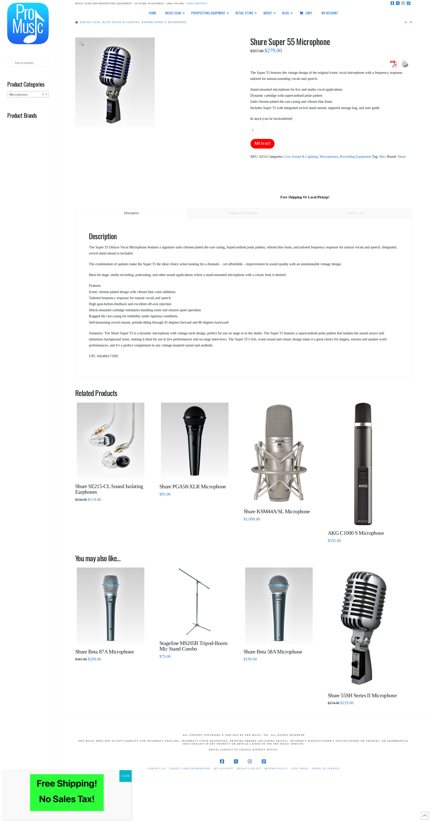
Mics (382, 156)
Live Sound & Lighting (301, 156)
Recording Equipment (355, 156)
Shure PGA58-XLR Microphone (192, 486)
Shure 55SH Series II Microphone (362, 695)
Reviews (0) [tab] (355, 213)
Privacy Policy (249, 768)
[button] (81, 43)
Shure (402, 156)
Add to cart (262, 143)
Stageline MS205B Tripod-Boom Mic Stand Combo (193, 646)
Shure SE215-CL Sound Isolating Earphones (109, 489)
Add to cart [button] (112, 472)
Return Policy (276, 768)
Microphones (328, 156)
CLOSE (125, 776)
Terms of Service (326, 768)
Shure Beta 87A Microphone (104, 652)
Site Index (300, 768)
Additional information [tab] (243, 213)
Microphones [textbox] (26, 94)
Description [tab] (131, 213)
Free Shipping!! (197, 3)
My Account (223, 768)
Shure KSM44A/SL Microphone (277, 511)
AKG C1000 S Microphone (356, 533)
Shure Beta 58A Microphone (273, 652)
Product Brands (22, 115)
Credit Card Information (190, 768)
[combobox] (27, 94)
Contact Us (156, 768)
